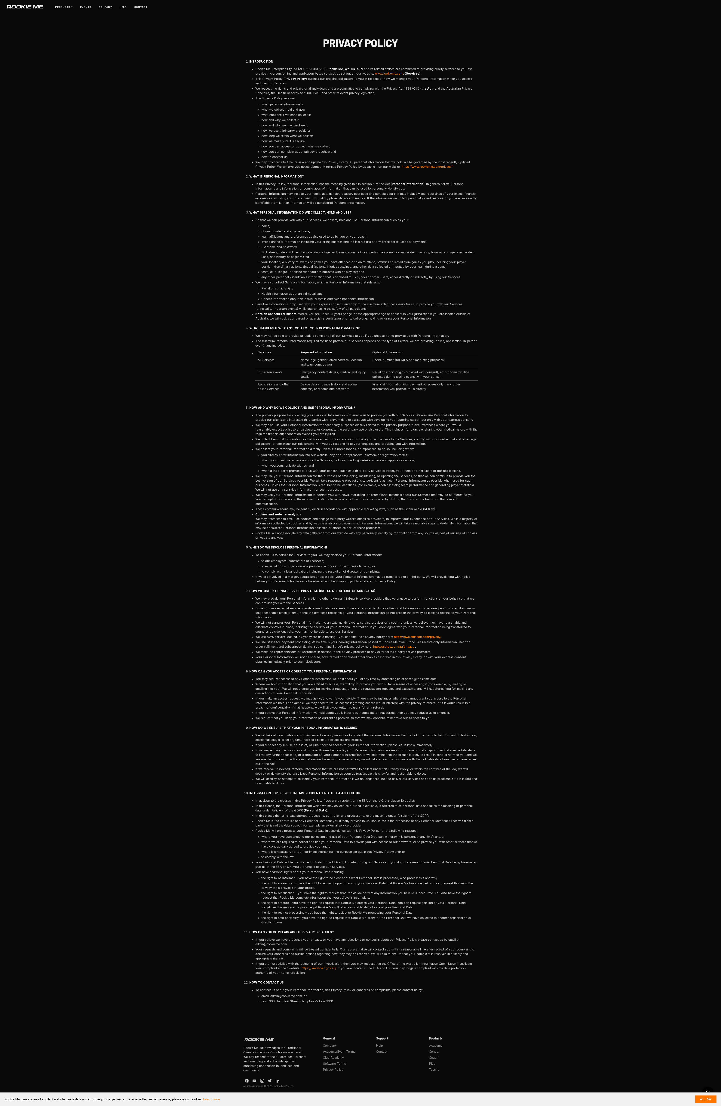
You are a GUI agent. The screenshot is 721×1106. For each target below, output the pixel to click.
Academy (435, 1045)
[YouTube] (254, 1081)
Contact (140, 6)
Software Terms (334, 1063)
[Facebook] (247, 1081)
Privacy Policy (333, 1069)
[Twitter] (270, 1081)
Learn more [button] (211, 1099)
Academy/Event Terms (339, 1051)
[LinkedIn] (277, 1081)
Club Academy (333, 1057)
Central (434, 1051)
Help (123, 6)
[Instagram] (262, 1081)
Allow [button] (706, 1099)
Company (105, 6)
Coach (433, 1057)
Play (432, 1063)
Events (85, 6)
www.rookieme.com (389, 73)
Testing (434, 1069)
